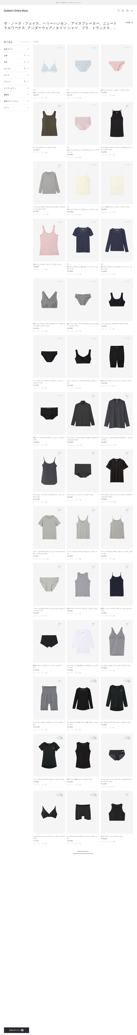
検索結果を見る (16, 1030)
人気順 (127, 22)
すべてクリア (24, 42)
